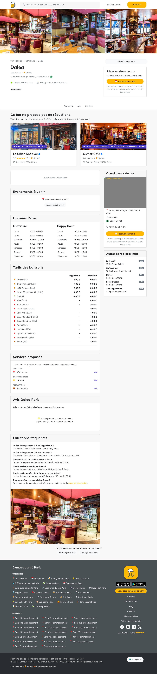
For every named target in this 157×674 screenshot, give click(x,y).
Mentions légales (18, 659)
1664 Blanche (23, 288)
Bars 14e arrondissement (55, 623)
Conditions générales (38, 659)
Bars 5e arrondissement (25, 641)
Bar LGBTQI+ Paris (23, 602)
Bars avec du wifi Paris (55, 588)
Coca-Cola (22, 313)
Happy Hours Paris (59, 578)
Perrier (20, 304)
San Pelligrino (23, 308)
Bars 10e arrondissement (26, 618)
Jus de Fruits (22, 337)
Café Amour (112, 268)
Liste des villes (131, 616)
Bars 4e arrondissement (83, 637)
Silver (19, 279)
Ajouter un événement (55, 205)
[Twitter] (139, 627)
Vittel (19, 300)
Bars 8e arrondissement (25, 646)
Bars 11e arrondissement (55, 618)
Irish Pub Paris (21, 606)
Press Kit (131, 611)
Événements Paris (73, 583)
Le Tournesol (112, 282)
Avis (79, 106)
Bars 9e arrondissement (54, 646)
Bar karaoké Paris (47, 597)
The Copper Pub (114, 288)
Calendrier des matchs (131, 621)
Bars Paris (30, 61)
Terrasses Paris (82, 578)
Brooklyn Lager (24, 284)
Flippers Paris (21, 592)
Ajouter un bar (131, 601)
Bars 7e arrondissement (83, 641)
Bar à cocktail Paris (23, 597)
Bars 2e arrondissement (25, 637)
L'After (109, 275)
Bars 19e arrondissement (26, 632)
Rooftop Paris (66, 602)
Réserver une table (126, 81)
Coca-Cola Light (24, 317)
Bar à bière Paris (63, 592)
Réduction (68, 106)
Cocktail (20, 296)
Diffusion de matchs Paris (26, 583)
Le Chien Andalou (25, 154)
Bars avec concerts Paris (26, 588)
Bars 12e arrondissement (85, 618)
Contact (131, 596)
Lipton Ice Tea (23, 333)
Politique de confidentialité (62, 659)
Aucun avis (15, 72)
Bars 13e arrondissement (26, 623)
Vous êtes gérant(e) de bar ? (131, 591)
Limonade (21, 329)
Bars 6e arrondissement (54, 641)
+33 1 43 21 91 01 (116, 227)
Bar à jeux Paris (85, 597)
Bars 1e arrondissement (55, 632)
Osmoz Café (91, 154)
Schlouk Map (16, 61)
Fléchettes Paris (41, 592)
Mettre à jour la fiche (67, 553)
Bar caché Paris (45, 602)
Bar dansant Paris (87, 602)
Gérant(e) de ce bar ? (126, 61)
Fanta (19, 325)
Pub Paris (67, 597)
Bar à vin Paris (84, 592)
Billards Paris (78, 588)
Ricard (19, 341)
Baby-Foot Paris (98, 588)
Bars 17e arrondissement (55, 627)
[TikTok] (134, 627)
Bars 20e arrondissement (84, 632)
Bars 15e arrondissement (85, 623)
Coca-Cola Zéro (24, 321)
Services (89, 106)
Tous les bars (20, 578)
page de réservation (77, 483)
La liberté (110, 261)
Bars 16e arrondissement (26, 627)
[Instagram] (128, 627)
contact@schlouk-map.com (90, 661)
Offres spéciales (42, 606)
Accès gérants (113, 4)
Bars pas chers (52, 583)
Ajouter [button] (136, 4)
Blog (131, 606)
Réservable (38, 578)
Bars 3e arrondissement (54, 637)
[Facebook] (122, 627)
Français (135, 659)
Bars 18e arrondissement (85, 627)
